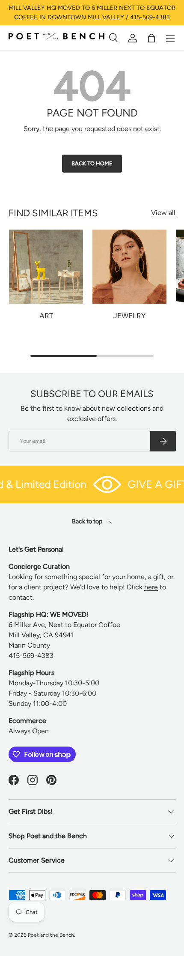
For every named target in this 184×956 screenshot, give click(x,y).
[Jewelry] (129, 267)
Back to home (92, 163)
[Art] (46, 267)
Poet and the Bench (51, 935)
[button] (151, 38)
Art (46, 315)
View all (163, 213)
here (151, 587)
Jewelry (129, 315)
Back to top (88, 521)
